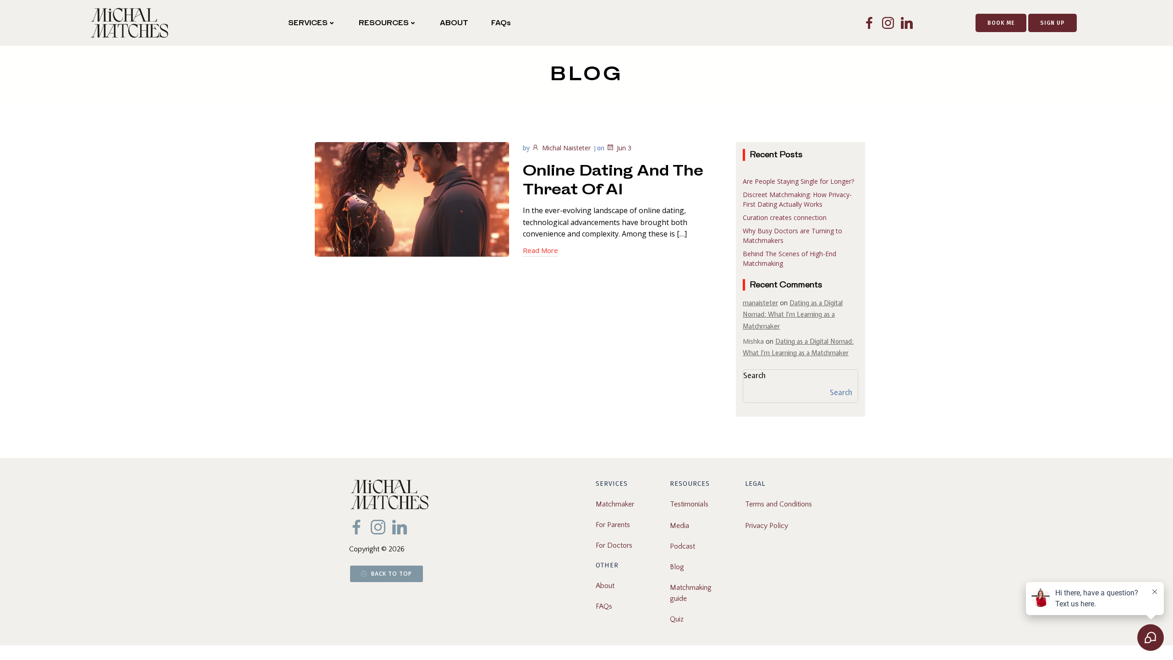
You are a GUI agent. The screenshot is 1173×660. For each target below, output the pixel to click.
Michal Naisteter (566, 147)
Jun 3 (624, 147)
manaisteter (760, 303)
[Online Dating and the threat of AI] (412, 198)
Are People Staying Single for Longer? (798, 181)
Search (754, 375)
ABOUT (454, 23)
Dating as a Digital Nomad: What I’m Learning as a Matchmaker (793, 314)
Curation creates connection (785, 217)
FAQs (501, 23)
